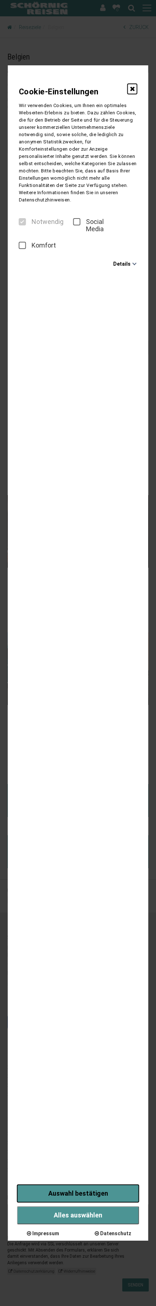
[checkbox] (22, 221)
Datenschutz (115, 1233)
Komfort (44, 245)
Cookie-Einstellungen (59, 91)
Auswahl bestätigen (78, 1193)
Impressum (45, 1233)
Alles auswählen (78, 1215)
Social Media (95, 225)
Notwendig (47, 221)
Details (122, 264)
